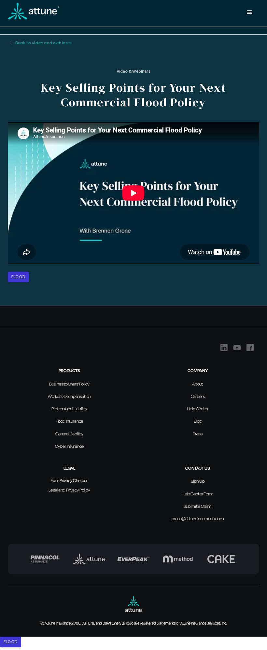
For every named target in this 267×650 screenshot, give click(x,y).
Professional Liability (69, 408)
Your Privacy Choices (69, 480)
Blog (197, 421)
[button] (249, 12)
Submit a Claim (198, 506)
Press (197, 433)
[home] (124, 12)
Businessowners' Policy (69, 383)
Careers (198, 396)
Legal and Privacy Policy (69, 489)
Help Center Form (197, 493)
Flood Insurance (69, 421)
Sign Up (198, 481)
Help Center (197, 408)
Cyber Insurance (69, 446)
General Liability (69, 433)
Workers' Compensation (69, 396)
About (197, 383)
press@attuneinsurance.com (198, 518)
